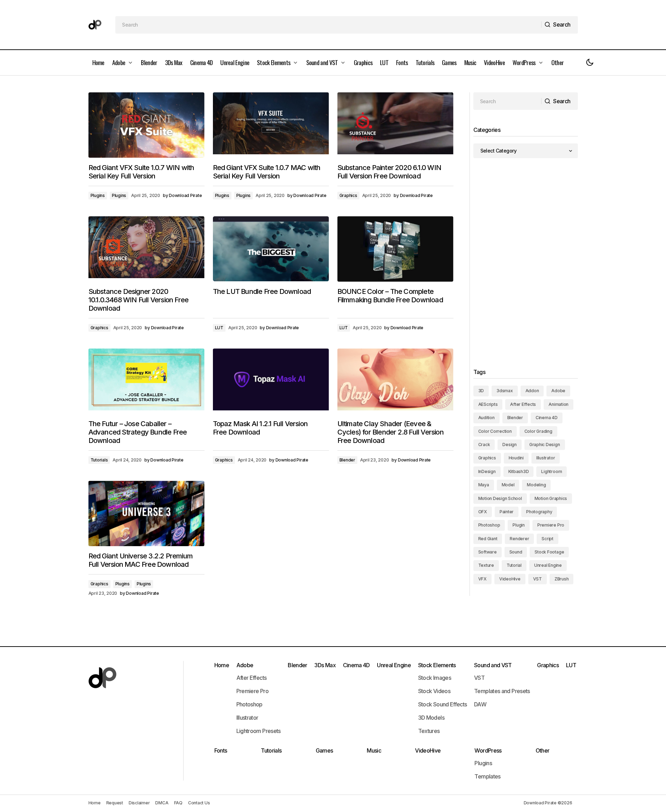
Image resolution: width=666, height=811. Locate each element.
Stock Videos (434, 690)
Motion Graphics (551, 498)
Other (543, 750)
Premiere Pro (550, 525)
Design (509, 444)
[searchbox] (328, 24)
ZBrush (561, 578)
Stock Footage (549, 552)
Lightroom (551, 471)
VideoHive (510, 578)
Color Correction (495, 431)
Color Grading (538, 431)
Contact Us (199, 802)
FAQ (178, 802)
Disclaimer (139, 802)
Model (508, 484)
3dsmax (504, 390)
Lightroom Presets (258, 730)
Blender (347, 460)
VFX (482, 578)
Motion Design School (500, 498)
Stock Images (434, 677)
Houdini (516, 457)
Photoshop (489, 525)
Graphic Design (544, 444)
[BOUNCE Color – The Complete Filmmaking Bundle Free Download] (395, 249)
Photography (539, 511)
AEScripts (488, 404)
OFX (482, 511)
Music (374, 750)
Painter (507, 511)
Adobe (558, 390)
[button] (589, 62)
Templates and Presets (502, 690)
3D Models (431, 717)
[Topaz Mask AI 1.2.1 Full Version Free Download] (271, 381)
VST (537, 578)
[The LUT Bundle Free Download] (271, 249)
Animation (558, 404)
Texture (486, 565)
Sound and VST (493, 665)
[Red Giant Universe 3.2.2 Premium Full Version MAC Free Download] (146, 513)
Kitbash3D (518, 471)
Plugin (519, 525)
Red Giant (487, 538)
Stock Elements (437, 665)
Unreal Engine (548, 565)
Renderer (519, 538)
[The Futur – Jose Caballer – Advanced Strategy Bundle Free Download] (146, 381)
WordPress (487, 750)
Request (114, 802)
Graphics (348, 195)
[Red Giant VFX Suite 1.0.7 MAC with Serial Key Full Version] (271, 125)
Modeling (536, 484)
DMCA (161, 802)
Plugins (98, 195)
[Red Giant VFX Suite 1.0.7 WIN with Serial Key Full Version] (146, 125)
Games (324, 750)
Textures (429, 730)
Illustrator (545, 457)
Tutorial (514, 565)
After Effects (523, 404)
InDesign (487, 471)
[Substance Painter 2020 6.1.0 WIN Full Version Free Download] (395, 125)
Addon (532, 390)
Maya (483, 484)
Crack (484, 444)
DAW (480, 704)
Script (547, 538)
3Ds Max (325, 665)
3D (481, 390)
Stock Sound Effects (442, 704)
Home (221, 665)
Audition (486, 417)
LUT (219, 327)
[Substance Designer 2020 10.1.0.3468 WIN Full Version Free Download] (146, 249)
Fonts (220, 750)
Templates (487, 776)
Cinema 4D (547, 417)
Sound (515, 552)
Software (487, 552)
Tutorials (99, 460)
